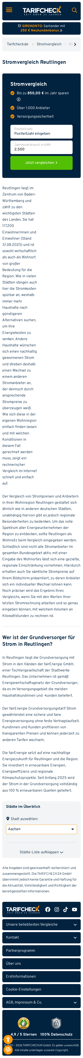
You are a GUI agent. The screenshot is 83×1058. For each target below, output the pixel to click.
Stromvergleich (49, 44)
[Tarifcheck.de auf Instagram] (56, 909)
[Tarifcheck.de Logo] (23, 910)
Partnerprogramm (20, 950)
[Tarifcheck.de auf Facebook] (47, 909)
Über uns (13, 963)
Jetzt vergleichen (40, 163)
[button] (19, 99)
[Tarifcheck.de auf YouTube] (74, 909)
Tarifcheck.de (17, 44)
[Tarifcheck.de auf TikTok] (65, 909)
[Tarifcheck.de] (42, 11)
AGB (76, 1045)
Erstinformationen (21, 976)
